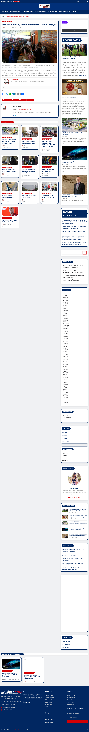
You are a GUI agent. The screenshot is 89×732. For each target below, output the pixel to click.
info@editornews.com (7, 709)
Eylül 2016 (65, 399)
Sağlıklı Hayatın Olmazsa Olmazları (70, 228)
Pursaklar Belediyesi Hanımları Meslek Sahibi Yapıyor (17, 16)
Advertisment (65, 458)
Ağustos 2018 (66, 361)
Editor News (24, 729)
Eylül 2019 (65, 340)
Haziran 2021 (66, 310)
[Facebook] (6, 87)
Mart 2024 (65, 297)
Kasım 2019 (65, 336)
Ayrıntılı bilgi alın (82, 75)
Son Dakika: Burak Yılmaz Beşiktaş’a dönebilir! (9, 221)
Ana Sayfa (5, 12)
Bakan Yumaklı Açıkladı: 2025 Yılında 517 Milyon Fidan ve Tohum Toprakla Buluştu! (78, 510)
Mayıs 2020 (65, 328)
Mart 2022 (65, 303)
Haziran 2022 (66, 300)
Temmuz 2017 (66, 382)
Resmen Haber (7, 27)
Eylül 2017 (65, 379)
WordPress (18, 729)
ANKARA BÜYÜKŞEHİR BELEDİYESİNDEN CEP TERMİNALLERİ (9, 141)
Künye (74, 12)
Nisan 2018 (65, 368)
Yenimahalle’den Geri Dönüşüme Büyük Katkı (76, 233)
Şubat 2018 (65, 371)
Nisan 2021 (65, 313)
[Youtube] (3, 87)
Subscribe (77, 721)
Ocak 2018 (65, 372)
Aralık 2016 (65, 394)
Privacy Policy (65, 453)
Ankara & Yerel (48, 704)
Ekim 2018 (65, 358)
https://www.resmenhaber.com (24, 109)
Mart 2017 (65, 389)
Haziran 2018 (66, 364)
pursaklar (31, 99)
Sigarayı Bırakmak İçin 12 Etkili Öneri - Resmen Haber (74, 226)
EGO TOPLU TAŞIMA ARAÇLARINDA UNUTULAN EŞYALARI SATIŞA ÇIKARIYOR (48, 144)
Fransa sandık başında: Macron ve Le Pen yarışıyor (9, 170)
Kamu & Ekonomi (28, 12)
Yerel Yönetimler (64, 12)
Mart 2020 (65, 330)
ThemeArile (31, 729)
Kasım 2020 (65, 318)
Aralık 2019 (65, 335)
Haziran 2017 (66, 384)
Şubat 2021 (65, 317)
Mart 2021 (65, 315)
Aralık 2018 (65, 354)
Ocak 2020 (65, 333)
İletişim (47, 709)
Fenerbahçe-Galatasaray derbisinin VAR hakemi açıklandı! (28, 171)
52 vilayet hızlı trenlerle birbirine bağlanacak (8, 196)
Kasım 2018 (65, 356)
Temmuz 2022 (66, 299)
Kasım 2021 (65, 307)
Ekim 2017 (65, 377)
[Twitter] (5, 87)
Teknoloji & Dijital (40, 12)
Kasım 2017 (65, 376)
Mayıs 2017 (65, 386)
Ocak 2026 (65, 294)
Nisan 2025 (65, 295)
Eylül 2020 (65, 322)
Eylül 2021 (65, 308)
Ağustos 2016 (66, 400)
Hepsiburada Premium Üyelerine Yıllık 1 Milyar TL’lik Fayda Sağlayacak (32, 676)
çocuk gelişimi (7, 99)
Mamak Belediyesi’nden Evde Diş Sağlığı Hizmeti (28, 142)
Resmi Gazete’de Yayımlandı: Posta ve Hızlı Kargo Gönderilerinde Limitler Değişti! (78, 516)
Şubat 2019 (65, 351)
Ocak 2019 (65, 353)
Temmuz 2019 (66, 343)
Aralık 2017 (65, 374)
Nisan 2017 (65, 387)
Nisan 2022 (65, 302)
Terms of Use (65, 455)
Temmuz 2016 (66, 402)
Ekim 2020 (65, 320)
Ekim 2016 (65, 397)
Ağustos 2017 (66, 381)
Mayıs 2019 (65, 346)
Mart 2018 (65, 369)
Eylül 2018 (65, 359)
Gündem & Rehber (15, 12)
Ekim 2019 (65, 338)
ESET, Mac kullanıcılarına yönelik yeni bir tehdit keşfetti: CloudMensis (78, 528)
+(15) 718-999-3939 (7, 711)
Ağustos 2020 (66, 323)
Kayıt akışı (64, 435)
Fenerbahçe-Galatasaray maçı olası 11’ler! (48, 170)
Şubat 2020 (65, 331)
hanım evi (15, 99)
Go (84, 253)
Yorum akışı (64, 438)
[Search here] (87, 11)
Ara (64, 22)
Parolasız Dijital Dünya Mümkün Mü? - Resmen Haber (74, 220)
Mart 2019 (65, 349)
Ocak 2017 (65, 392)
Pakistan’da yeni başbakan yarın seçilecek (29, 196)
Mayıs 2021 (65, 312)
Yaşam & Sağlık (52, 12)
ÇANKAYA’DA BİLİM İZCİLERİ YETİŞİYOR (48, 196)
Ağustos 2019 (66, 341)
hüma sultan (23, 99)
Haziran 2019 (66, 345)
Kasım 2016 (65, 395)
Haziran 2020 (66, 326)
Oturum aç (64, 432)
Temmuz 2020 (66, 325)
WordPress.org (65, 441)
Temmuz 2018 (66, 363)
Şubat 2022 (65, 305)
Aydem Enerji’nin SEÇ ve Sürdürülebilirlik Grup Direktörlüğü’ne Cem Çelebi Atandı (78, 535)
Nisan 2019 (65, 348)
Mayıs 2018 (65, 366)
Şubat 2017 (65, 391)
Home (3, 16)
